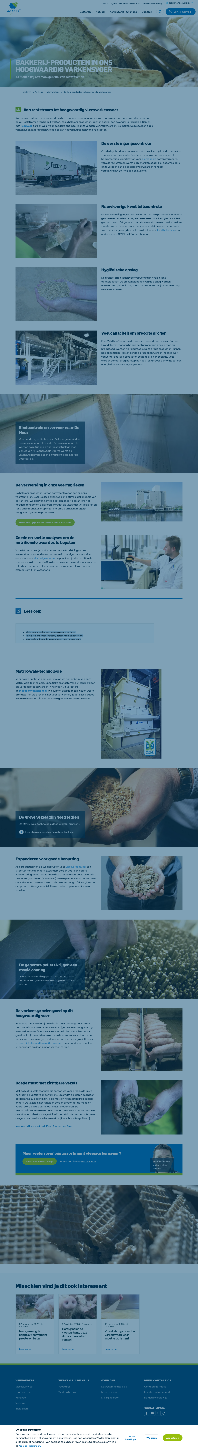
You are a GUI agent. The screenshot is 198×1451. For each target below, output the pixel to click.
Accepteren (172, 1437)
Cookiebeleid (97, 1441)
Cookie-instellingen (131, 1438)
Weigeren (151, 1437)
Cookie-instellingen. (30, 1445)
